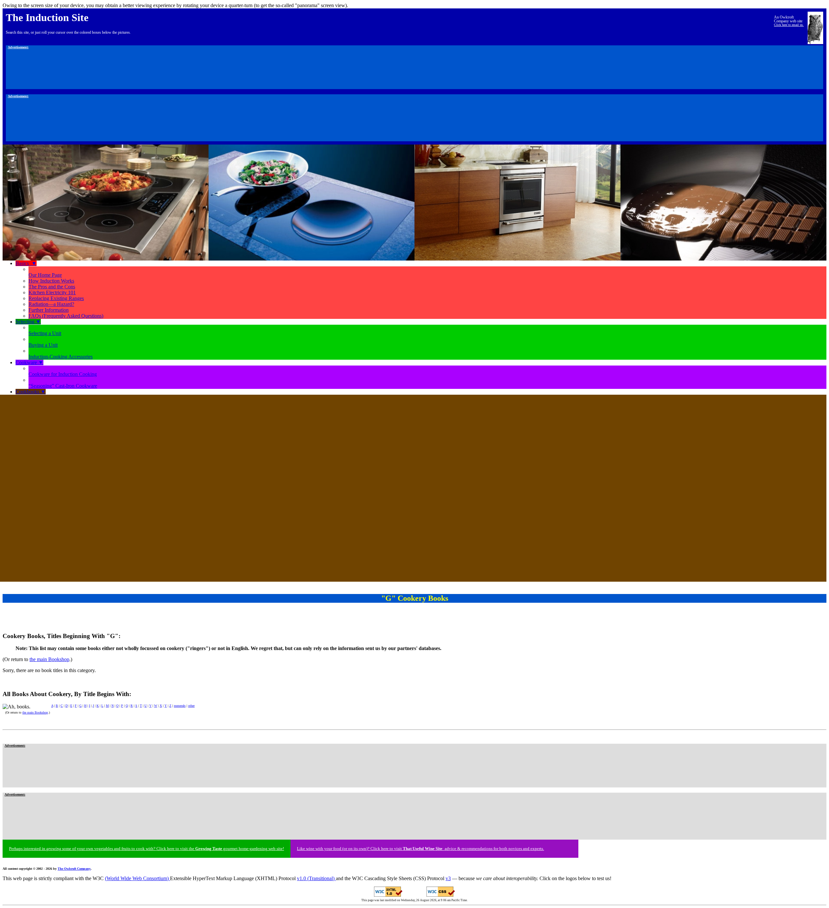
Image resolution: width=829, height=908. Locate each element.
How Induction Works (51, 281)
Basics (26, 263)
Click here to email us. (789, 25)
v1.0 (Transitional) (316, 878)
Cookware (29, 362)
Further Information (48, 310)
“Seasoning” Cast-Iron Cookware (62, 386)
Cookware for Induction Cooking (62, 374)
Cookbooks (31, 391)
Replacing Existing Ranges (56, 298)
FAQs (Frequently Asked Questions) (65, 316)
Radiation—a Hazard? (51, 304)
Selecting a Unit (44, 333)
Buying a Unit (43, 345)
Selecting (28, 321)
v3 (448, 878)
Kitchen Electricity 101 (52, 292)
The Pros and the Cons (51, 286)
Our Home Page (45, 275)
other (191, 705)
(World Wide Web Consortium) (137, 878)
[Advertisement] (414, 68)
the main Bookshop (49, 659)
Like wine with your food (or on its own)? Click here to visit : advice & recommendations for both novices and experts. (420, 848)
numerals (180, 705)
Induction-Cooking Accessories (60, 356)
